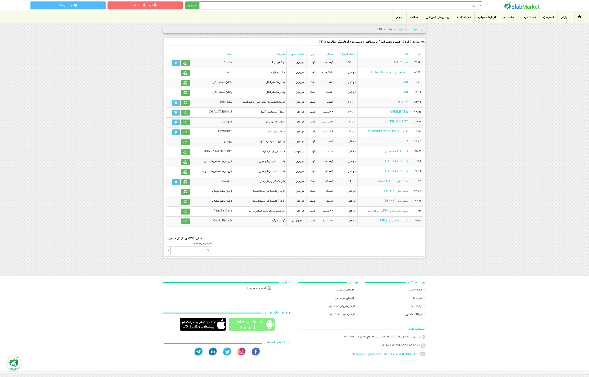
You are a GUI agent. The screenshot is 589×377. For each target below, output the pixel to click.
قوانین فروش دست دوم (341, 306)
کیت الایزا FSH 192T (396, 191)
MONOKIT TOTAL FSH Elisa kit (388, 131)
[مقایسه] (185, 63)
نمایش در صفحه (202, 243)
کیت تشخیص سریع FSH (394, 220)
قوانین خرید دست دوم (342, 314)
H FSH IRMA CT (397, 122)
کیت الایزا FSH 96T (396, 201)
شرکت (281, 54)
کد (419, 54)
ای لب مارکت (416, 29)
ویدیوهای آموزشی (437, 17)
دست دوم (529, 17)
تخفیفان (548, 17)
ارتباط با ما (417, 306)
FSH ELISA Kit (399, 112)
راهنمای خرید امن (345, 298)
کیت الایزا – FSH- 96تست (393, 181)
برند (229, 54)
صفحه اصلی (415, 290)
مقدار (330, 54)
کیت (405, 141)
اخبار (399, 17)
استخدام (509, 17)
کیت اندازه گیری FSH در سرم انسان (387, 211)
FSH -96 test (400, 62)
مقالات (414, 17)
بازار (564, 17)
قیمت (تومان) (347, 54)
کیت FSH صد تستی (396, 151)
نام (406, 54)
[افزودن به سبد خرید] (176, 63)
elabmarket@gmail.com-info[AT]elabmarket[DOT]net (385, 354)
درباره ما (418, 298)
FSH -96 (402, 102)
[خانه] (522, 5)
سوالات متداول (414, 314)
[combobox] (189, 250)
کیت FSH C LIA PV (396, 161)
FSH (405, 82)
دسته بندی (297, 54)
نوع (313, 54)
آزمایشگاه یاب (487, 17)
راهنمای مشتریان (345, 290)
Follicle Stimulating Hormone (389, 72)
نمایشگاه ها (463, 17)
